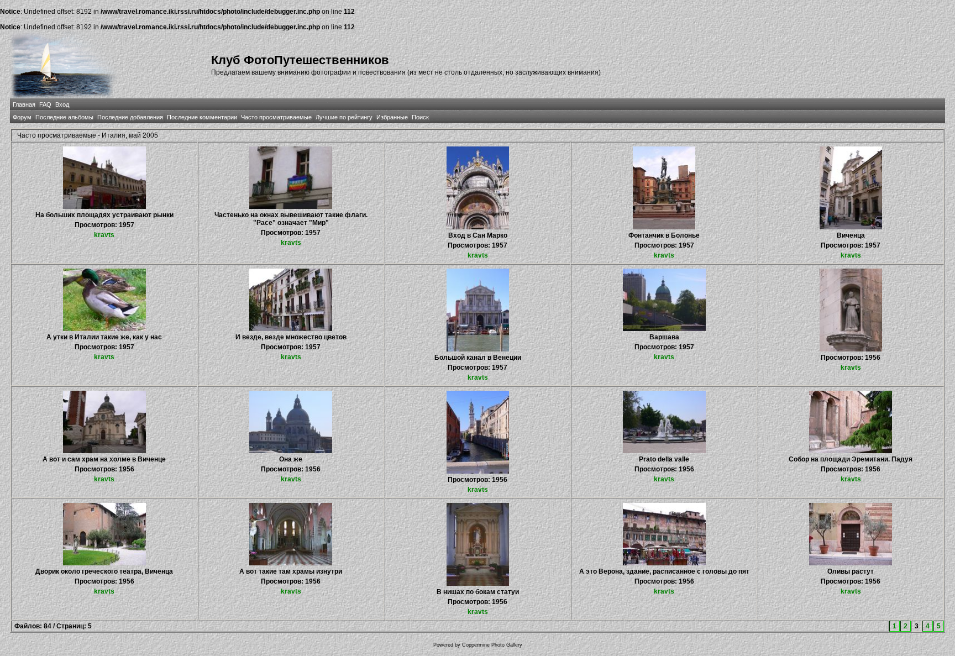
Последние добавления (130, 117)
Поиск (420, 117)
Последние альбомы (64, 117)
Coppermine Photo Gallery (492, 645)
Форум (22, 117)
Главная (24, 104)
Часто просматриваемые (276, 117)
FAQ (45, 104)
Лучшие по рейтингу (344, 117)
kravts (104, 235)
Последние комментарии (202, 117)
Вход (62, 104)
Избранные (392, 117)
